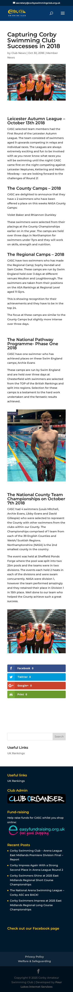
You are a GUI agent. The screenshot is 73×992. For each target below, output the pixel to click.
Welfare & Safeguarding (34, 961)
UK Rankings (16, 753)
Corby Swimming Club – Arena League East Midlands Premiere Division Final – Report (36, 855)
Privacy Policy (34, 956)
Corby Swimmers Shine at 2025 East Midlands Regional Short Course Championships (34, 880)
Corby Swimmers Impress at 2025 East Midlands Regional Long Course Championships (36, 905)
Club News (18, 53)
